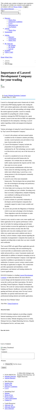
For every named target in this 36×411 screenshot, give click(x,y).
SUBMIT (7, 50)
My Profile (11, 47)
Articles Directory (10, 378)
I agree (26, 7)
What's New (12, 20)
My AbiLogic (9, 43)
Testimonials (8, 32)
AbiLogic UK (9, 405)
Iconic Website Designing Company (15, 95)
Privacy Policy (17, 7)
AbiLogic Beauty (10, 407)
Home (3, 57)
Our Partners (12, 27)
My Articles (12, 45)
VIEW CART (9, 52)
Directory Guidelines (11, 386)
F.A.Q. (10, 23)
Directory (7, 18)
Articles (7, 28)
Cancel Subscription (11, 398)
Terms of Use (9, 395)
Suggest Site (8, 383)
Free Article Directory (7, 9)
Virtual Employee (12, 303)
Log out (10, 49)
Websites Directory (10, 376)
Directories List (13, 25)
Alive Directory (9, 408)
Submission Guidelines (15, 21)
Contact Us (8, 400)
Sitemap (7, 393)
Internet (7, 62)
